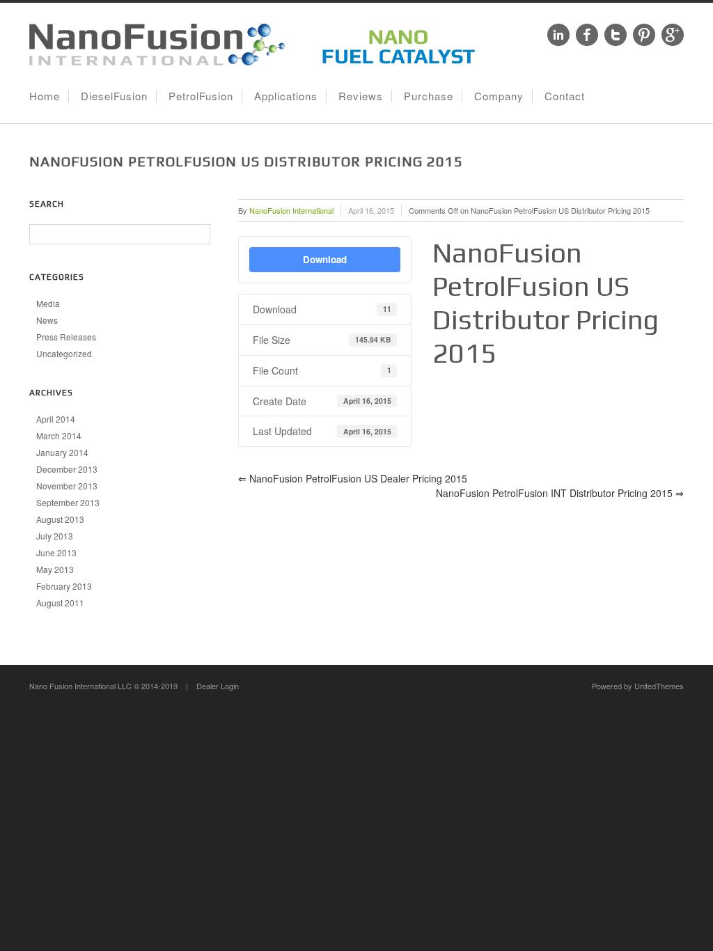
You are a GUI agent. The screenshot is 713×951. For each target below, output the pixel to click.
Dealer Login (217, 685)
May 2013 (55, 569)
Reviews (360, 95)
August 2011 (60, 602)
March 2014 (58, 435)
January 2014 (62, 452)
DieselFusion (114, 95)
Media (48, 303)
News (47, 320)
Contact (564, 95)
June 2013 (56, 552)
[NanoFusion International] (255, 61)
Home (44, 95)
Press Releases (66, 337)
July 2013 (54, 536)
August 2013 (60, 519)
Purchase (428, 95)
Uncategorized (64, 353)
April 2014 (55, 419)
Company (499, 95)
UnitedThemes (659, 685)
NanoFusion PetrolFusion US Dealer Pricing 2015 (352, 478)
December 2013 (66, 469)
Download (325, 259)
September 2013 (68, 502)
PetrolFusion (201, 95)
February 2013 (64, 586)
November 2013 (66, 486)
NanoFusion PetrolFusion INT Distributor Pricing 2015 (560, 493)
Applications (286, 95)
